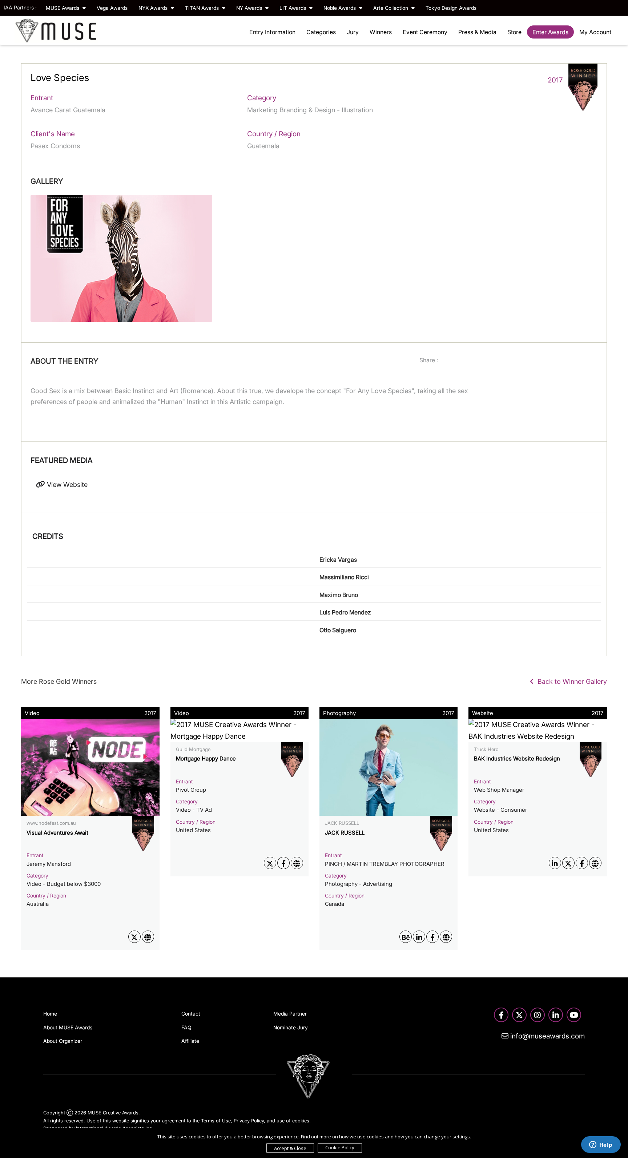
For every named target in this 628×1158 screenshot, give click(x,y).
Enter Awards (550, 32)
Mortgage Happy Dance (206, 758)
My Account (595, 32)
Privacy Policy (249, 1120)
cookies (300, 1120)
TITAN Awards (202, 8)
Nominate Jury (290, 1027)
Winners (381, 32)
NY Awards (249, 8)
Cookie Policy (339, 1147)
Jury (353, 32)
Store (514, 32)
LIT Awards (293, 8)
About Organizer (62, 1041)
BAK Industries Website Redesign (517, 758)
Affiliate (190, 1041)
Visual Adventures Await (57, 832)
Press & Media (477, 32)
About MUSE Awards (67, 1027)
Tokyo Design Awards (451, 8)
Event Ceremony (425, 32)
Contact (190, 1013)
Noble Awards (340, 8)
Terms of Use (216, 1120)
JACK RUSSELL (345, 832)
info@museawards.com (546, 1036)
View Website (66, 484)
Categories (321, 32)
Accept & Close (290, 1148)
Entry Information (272, 32)
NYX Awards (153, 8)
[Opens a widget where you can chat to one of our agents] (601, 1145)
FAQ (186, 1027)
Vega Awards (112, 8)
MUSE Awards (63, 8)
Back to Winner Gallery (570, 681)
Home (50, 1013)
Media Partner (290, 1013)
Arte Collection (391, 8)
